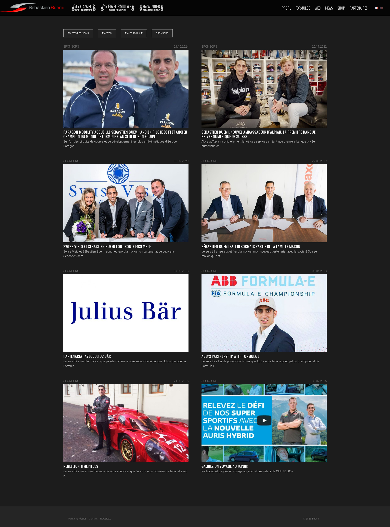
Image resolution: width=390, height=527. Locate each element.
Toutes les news (78, 33)
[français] (376, 8)
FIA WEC (107, 33)
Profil (286, 8)
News (329, 8)
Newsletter (106, 518)
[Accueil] (32, 6)
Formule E (303, 8)
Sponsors (162, 33)
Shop (341, 8)
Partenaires (358, 8)
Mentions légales (77, 518)
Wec (318, 8)
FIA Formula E (134, 33)
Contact (93, 518)
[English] (381, 8)
